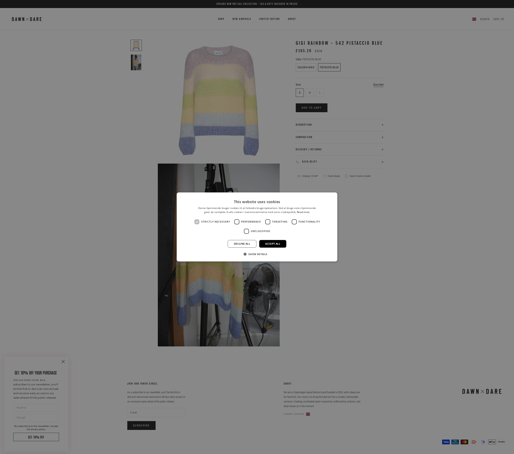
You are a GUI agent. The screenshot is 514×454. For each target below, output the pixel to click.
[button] (257, 254)
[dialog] (257, 227)
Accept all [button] (272, 243)
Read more (303, 212)
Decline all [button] (242, 243)
